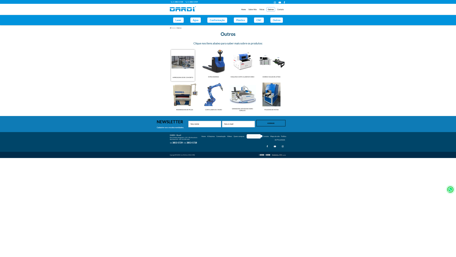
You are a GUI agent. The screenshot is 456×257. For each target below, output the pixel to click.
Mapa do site (275, 136)
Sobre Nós (253, 9)
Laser (178, 20)
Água (195, 20)
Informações (253, 136)
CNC (258, 20)
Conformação (217, 20)
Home (243, 9)
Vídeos (229, 136)
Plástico (240, 20)
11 (177, 2)
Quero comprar (239, 136)
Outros (271, 9)
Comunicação (221, 136)
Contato (280, 9)
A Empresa (211, 136)
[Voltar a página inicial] (183, 8)
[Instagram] (275, 2)
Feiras (261, 9)
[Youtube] (280, 2)
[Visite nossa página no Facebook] (284, 2)
